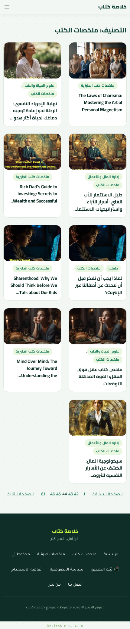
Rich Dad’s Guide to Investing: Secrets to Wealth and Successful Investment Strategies (35, 194)
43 (70, 495)
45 (58, 495)
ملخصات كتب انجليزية (98, 85)
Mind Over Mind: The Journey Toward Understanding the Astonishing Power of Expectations (36, 368)
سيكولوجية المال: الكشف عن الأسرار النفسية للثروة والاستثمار (104, 468)
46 (52, 495)
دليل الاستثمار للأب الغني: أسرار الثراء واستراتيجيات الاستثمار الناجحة (99, 202)
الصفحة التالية (21, 495)
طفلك (113, 268)
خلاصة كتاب (112, 7)
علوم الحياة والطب (39, 85)
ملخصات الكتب (42, 93)
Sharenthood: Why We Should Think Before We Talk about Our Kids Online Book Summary (33, 285)
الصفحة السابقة (108, 495)
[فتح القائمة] (7, 7)
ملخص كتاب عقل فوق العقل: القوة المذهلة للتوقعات (99, 376)
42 (76, 495)
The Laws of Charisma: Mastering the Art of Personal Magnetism (100, 102)
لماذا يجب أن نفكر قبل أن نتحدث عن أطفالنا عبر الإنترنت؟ (98, 285)
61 (43, 495)
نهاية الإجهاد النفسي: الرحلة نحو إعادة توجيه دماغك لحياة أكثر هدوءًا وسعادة (33, 110)
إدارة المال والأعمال (103, 176)
